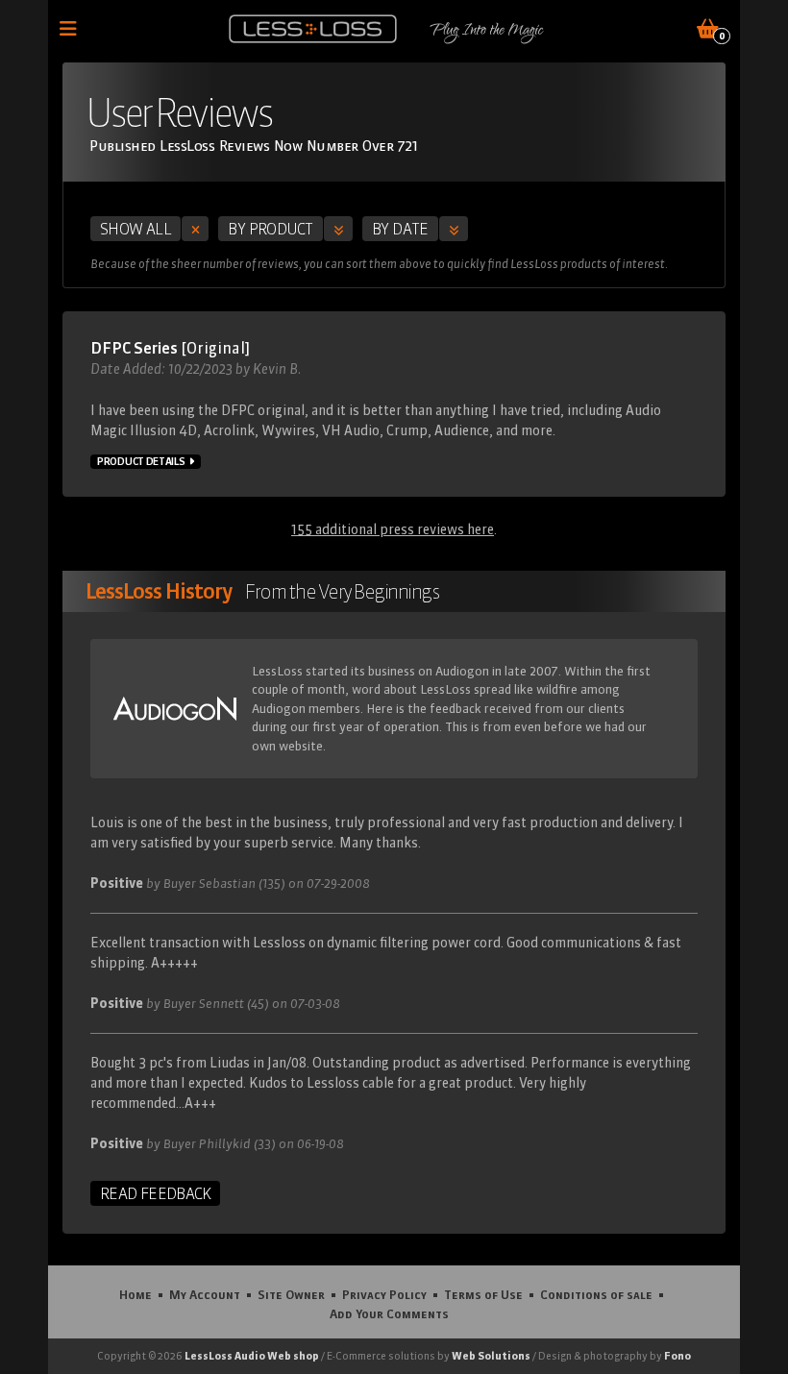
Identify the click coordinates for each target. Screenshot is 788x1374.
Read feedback (155, 1193)
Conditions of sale (596, 1294)
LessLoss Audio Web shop (252, 1355)
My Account (204, 1294)
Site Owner (291, 1294)
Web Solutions (491, 1355)
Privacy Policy (384, 1294)
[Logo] (313, 28)
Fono (677, 1355)
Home (135, 1294)
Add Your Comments (389, 1313)
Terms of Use (483, 1294)
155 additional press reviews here (392, 529)
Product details (141, 461)
